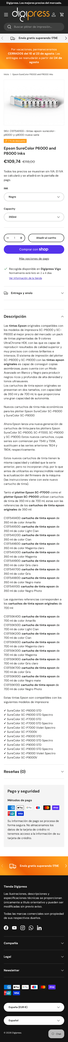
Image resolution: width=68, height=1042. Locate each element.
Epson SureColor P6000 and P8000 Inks (32, 74)
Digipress (16, 1032)
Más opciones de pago (34, 259)
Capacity (9, 208)
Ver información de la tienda (25, 278)
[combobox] (34, 27)
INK (6, 188)
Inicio (6, 74)
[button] (62, 14)
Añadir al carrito (46, 237)
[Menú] (6, 14)
